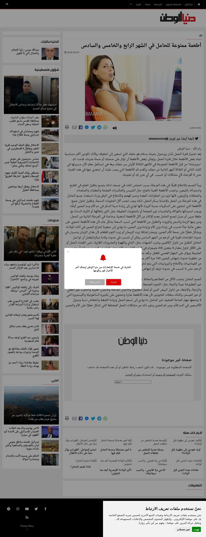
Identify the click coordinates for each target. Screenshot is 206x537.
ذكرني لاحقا (94, 282)
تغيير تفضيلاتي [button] (183, 529)
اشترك (114, 282)
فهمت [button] (196, 529)
